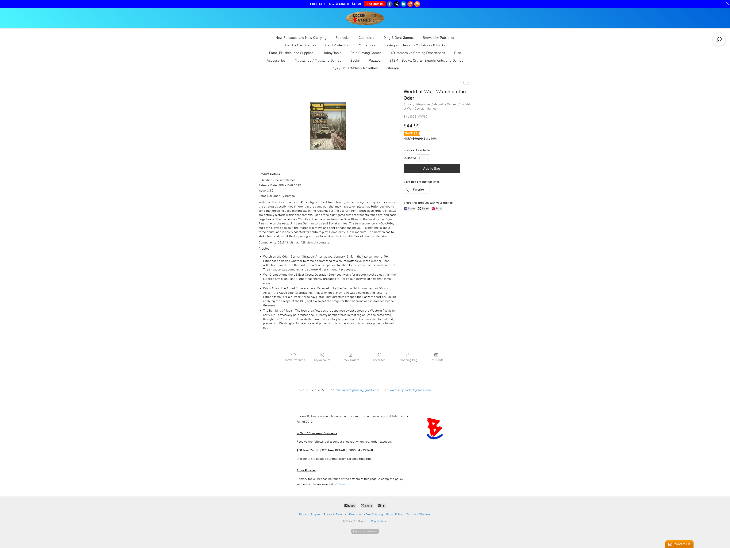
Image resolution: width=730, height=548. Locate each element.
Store (407, 104)
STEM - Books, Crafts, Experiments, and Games (426, 60)
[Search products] (719, 39)
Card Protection (337, 45)
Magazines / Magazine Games (318, 60)
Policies (340, 484)
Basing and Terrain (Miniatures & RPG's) (415, 45)
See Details (375, 4)
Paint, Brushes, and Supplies (291, 53)
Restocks (342, 38)
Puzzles (374, 60)
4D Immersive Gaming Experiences (418, 53)
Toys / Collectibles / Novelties (354, 68)
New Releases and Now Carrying (300, 38)
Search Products (293, 360)
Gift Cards (436, 360)
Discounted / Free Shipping (366, 514)
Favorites (379, 360)
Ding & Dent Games (398, 38)
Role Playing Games (366, 53)
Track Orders (350, 360)
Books (355, 60)
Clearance (366, 38)
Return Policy (394, 514)
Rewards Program (310, 514)
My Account (322, 360)
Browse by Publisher (439, 38)
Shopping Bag (407, 360)
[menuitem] (463, 81)
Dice (457, 53)
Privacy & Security (335, 514)
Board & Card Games (300, 45)
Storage (393, 68)
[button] (417, 189)
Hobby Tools (332, 53)
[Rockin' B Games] (365, 18)
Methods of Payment (418, 514)
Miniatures (367, 45)
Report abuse (379, 521)
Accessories (276, 60)
